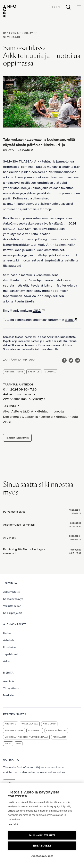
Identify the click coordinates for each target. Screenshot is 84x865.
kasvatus (34, 371)
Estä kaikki (42, 845)
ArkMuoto (49, 723)
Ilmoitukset (10, 647)
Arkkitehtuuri (11, 592)
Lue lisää (13, 824)
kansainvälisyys (56, 730)
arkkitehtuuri (14, 371)
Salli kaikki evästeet (42, 835)
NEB (18, 743)
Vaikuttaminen (12, 606)
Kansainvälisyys (13, 599)
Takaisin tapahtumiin (17, 437)
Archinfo (8, 681)
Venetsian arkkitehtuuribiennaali (26, 737)
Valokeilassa (29, 723)
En (58, 7)
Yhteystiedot (11, 688)
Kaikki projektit (12, 613)
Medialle (8, 695)
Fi (52, 7)
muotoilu (50, 371)
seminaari (11, 37)
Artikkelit (9, 640)
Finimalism (59, 737)
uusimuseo (34, 730)
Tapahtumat (11, 654)
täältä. (37, 310)
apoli (8, 743)
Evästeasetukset (42, 856)
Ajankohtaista (15, 624)
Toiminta (10, 583)
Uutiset (8, 633)
